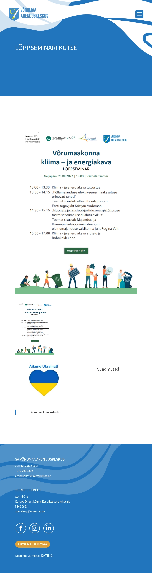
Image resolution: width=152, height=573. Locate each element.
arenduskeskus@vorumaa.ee (33, 476)
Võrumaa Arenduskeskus (46, 412)
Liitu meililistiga (32, 544)
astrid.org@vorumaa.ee (30, 511)
